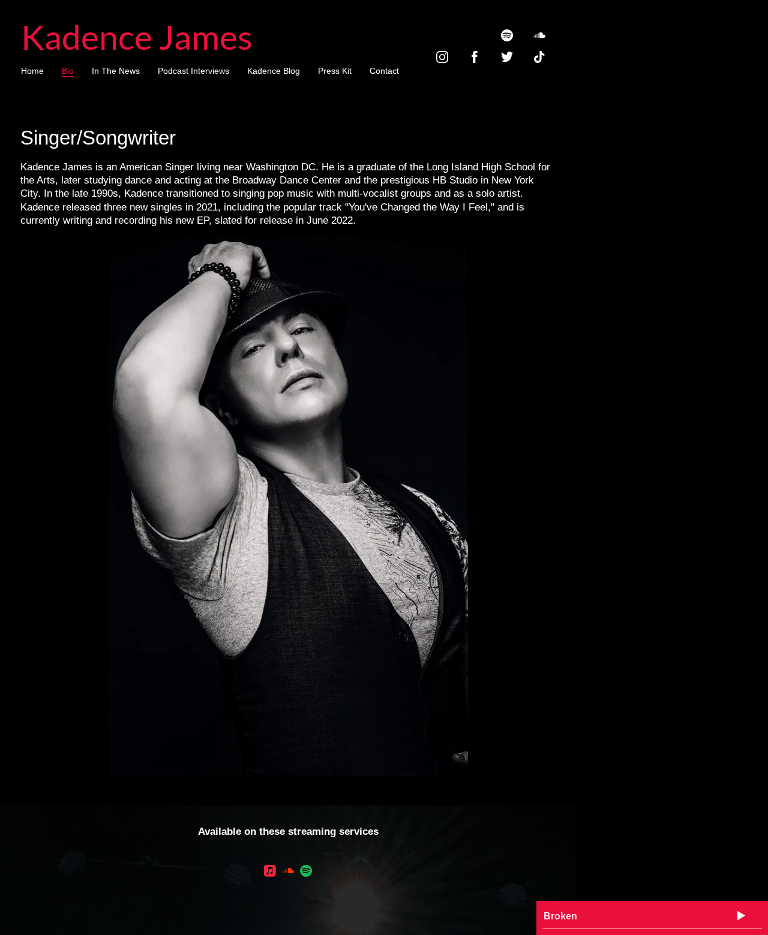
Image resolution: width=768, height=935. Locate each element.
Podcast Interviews (193, 71)
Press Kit (335, 71)
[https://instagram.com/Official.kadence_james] (442, 57)
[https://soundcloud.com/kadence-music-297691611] (539, 35)
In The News (116, 71)
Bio (68, 71)
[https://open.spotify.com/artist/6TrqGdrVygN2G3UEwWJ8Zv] (306, 873)
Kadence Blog (273, 71)
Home (32, 71)
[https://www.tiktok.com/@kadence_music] (539, 57)
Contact (384, 71)
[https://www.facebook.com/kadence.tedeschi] (475, 57)
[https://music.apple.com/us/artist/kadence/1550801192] (270, 873)
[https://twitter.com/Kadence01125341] (507, 57)
